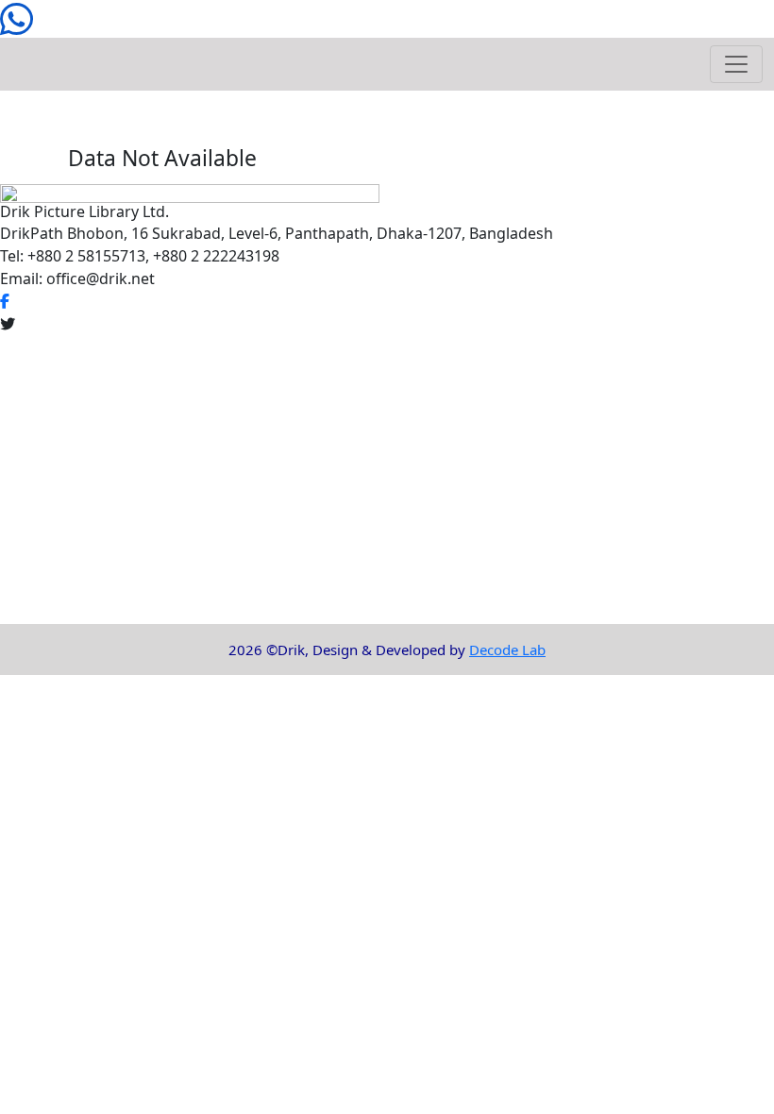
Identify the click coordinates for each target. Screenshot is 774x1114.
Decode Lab (507, 649)
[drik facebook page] (4, 301)
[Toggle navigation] (736, 64)
